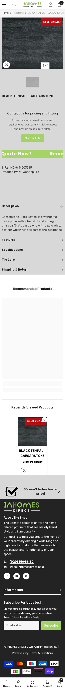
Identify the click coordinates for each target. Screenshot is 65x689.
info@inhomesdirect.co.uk (27, 567)
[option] (32, 43)
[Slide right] (59, 491)
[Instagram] (16, 576)
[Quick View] (44, 419)
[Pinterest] (26, 576)
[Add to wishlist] (23, 470)
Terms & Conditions (41, 653)
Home (5, 12)
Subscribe (51, 625)
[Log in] (51, 4)
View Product (32, 462)
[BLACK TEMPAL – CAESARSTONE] (32, 431)
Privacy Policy (20, 653)
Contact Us (32, 138)
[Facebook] (7, 576)
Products (18, 12)
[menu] (4, 4)
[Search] (14, 4)
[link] (32, 383)
